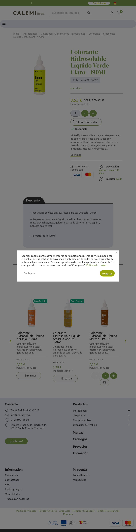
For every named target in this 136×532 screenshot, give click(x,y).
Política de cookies (96, 265)
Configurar (30, 273)
